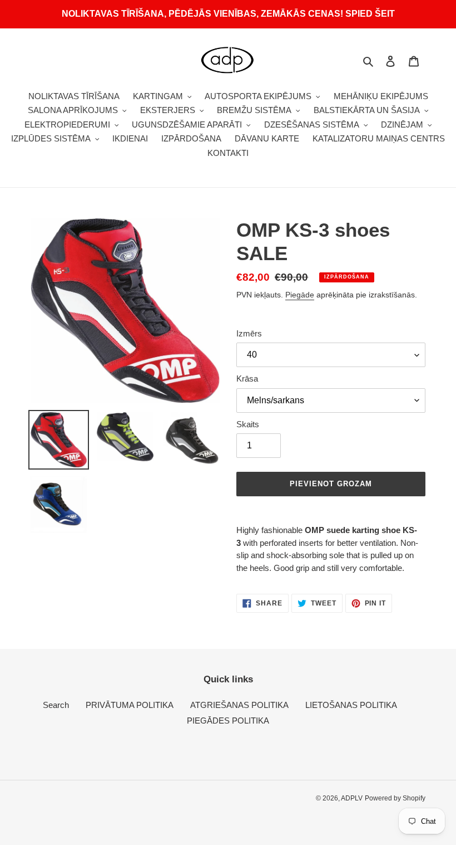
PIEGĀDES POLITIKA (228, 720)
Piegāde (299, 294)
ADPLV (352, 798)
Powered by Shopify (395, 798)
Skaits (247, 424)
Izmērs (249, 333)
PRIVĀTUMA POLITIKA (130, 705)
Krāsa (247, 378)
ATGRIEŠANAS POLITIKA (239, 705)
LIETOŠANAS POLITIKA (351, 705)
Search (56, 705)
